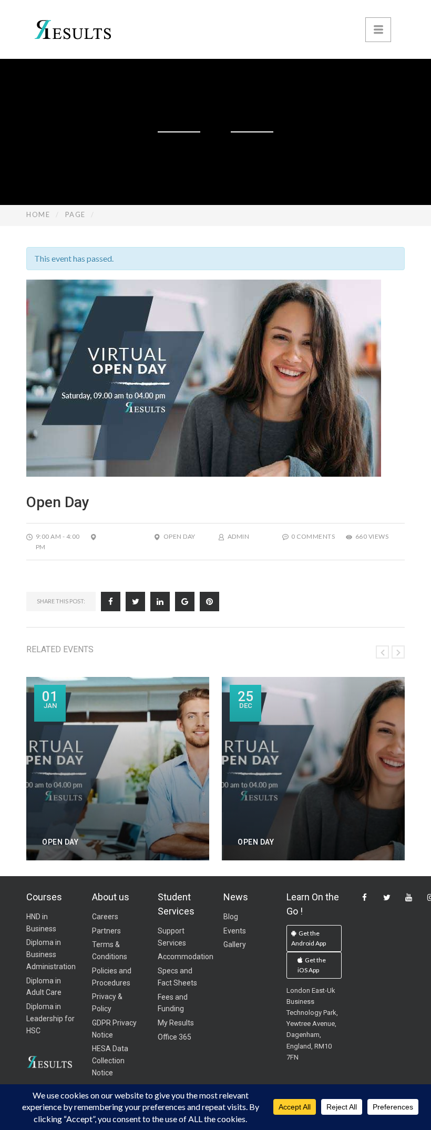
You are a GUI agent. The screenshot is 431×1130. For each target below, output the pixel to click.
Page (75, 214)
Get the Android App (308, 938)
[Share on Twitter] (135, 601)
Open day (179, 536)
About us (110, 896)
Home (38, 214)
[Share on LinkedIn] (160, 601)
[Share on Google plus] (184, 601)
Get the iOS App (311, 965)
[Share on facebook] (110, 601)
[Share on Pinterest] (209, 601)
